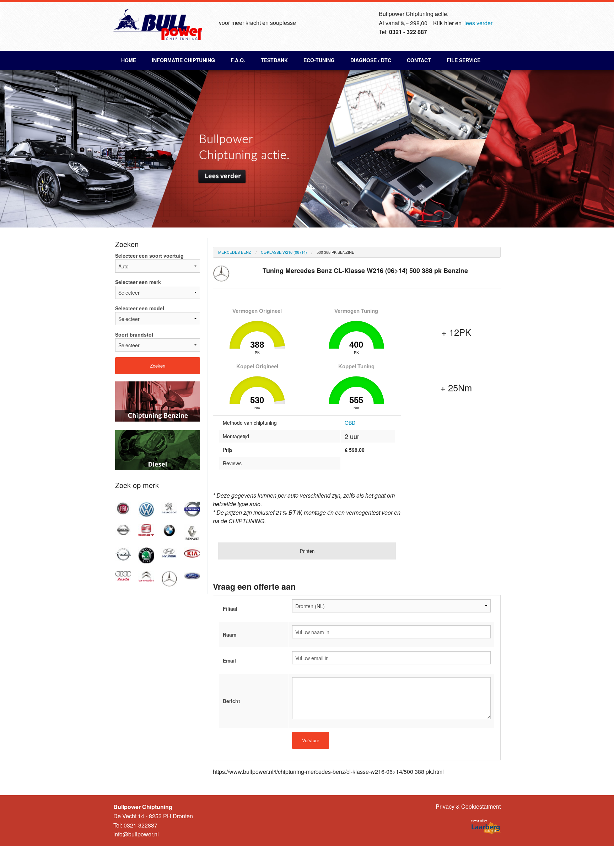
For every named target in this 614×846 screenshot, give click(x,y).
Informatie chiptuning (183, 60)
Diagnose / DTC (370, 60)
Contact (419, 60)
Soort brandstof (134, 334)
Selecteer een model (139, 308)
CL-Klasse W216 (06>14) (284, 252)
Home (128, 60)
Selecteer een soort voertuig (149, 255)
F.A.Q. (238, 60)
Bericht (231, 701)
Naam (229, 634)
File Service (463, 60)
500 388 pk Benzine (335, 252)
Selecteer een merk (138, 281)
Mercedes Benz (234, 252)
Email (229, 660)
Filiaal (230, 608)
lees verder (478, 23)
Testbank (274, 60)
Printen (307, 550)
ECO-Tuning (319, 60)
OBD (350, 422)
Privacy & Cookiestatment (468, 806)
